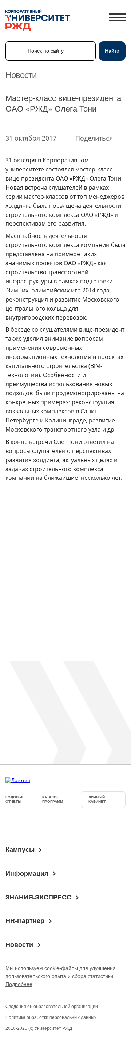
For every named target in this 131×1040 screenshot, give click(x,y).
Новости (19, 944)
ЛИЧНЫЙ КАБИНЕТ (97, 799)
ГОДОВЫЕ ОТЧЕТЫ (15, 799)
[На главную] (37, 20)
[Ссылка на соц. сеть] (14, 824)
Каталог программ (52, 799)
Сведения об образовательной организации (51, 1006)
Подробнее (18, 984)
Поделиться (94, 138)
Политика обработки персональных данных (50, 1017)
